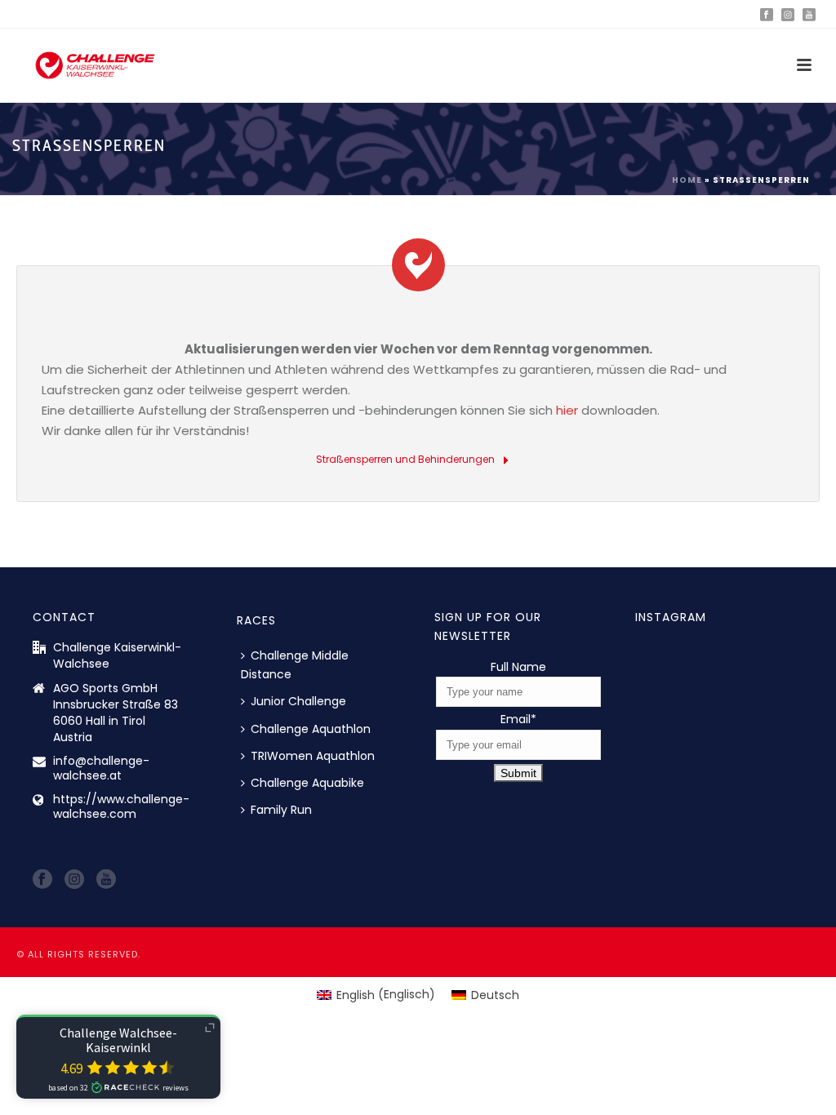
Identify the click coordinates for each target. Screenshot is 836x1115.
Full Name (518, 667)
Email (518, 719)
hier (567, 410)
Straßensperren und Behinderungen (406, 459)
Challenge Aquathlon (311, 729)
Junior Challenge (298, 701)
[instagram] (74, 880)
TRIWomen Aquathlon (313, 756)
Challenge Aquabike (307, 783)
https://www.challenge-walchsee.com (121, 806)
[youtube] (106, 880)
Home (687, 180)
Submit (518, 773)
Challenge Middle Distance (295, 664)
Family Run (281, 810)
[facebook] (42, 880)
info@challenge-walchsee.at (101, 768)
